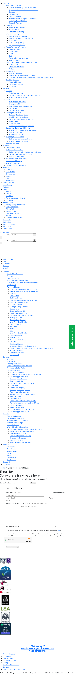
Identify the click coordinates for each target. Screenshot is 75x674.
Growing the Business (13, 113)
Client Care (9, 170)
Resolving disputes (15, 73)
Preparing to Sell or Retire (15, 137)
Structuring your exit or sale (18, 141)
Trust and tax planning (16, 43)
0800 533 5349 (8, 259)
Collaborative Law (15, 16)
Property (9, 25)
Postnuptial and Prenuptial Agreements (22, 19)
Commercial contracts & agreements (21, 126)
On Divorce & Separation (14, 150)
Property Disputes (15, 82)
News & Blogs (7, 185)
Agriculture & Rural (12, 143)
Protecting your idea (16, 93)
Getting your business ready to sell (21, 139)
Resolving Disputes (12, 80)
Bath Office (7, 222)
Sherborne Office (9, 224)
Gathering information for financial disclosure (25, 152)
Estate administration (16, 67)
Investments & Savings (14, 161)
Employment (10, 71)
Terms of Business (12, 207)
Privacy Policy (10, 209)
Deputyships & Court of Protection (21, 38)
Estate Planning (14, 49)
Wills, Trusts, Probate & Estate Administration (21, 62)
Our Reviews (11, 460)
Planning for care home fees (18, 58)
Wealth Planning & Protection (16, 47)
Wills (10, 56)
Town (51, 498)
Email (8, 498)
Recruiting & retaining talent (18, 115)
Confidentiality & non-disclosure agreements (24, 95)
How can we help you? (13, 527)
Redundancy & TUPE (16, 135)
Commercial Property (16, 110)
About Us (6, 167)
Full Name (9, 492)
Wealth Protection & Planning (16, 165)
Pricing (8, 216)
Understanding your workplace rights (22, 75)
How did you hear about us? (16, 503)
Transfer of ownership (16, 32)
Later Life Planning (12, 34)
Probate (11, 69)
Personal (6, 3)
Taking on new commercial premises (21, 119)
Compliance (13, 108)
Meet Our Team (8, 183)
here (58, 530)
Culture (8, 194)
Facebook (6, 264)
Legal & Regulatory (12, 213)
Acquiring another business (18, 117)
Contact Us (7, 220)
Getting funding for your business (20, 106)
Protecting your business (17, 102)
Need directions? (37, 650)
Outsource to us (14, 124)
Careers (8, 176)
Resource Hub (8, 202)
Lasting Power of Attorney (18, 36)
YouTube (6, 266)
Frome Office (7, 229)
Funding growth (14, 121)
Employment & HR (15, 104)
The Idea (9, 91)
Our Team (6, 464)
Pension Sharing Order (17, 156)
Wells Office (7, 226)
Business (6, 89)
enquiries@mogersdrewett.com (37, 648)
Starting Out (10, 100)
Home (2, 468)
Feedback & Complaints (14, 218)
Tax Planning (13, 51)
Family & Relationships (13, 5)
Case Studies (10, 172)
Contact (5, 261)
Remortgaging (14, 30)
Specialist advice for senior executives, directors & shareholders (31, 78)
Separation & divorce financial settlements (23, 10)
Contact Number (58, 492)
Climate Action (11, 174)
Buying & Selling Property (17, 27)
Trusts (11, 54)
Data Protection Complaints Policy (15, 669)
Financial (6, 146)
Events (8, 178)
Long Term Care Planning (17, 45)
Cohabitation (13, 14)
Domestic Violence (15, 23)
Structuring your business (18, 97)
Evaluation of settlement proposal (20, 154)
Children (12, 12)
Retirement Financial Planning (16, 159)
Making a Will (13, 65)
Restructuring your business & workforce (23, 130)
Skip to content (5, 232)
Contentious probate (16, 84)
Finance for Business (13, 148)
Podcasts (6, 187)
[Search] (34, 234)
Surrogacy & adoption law (18, 21)
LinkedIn (6, 268)
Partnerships (10, 181)
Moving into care (14, 40)
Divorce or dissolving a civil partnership (22, 8)
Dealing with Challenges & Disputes (18, 128)
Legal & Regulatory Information (14, 205)
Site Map (6, 667)
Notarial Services (14, 60)
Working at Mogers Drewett (15, 198)
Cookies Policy (11, 211)
